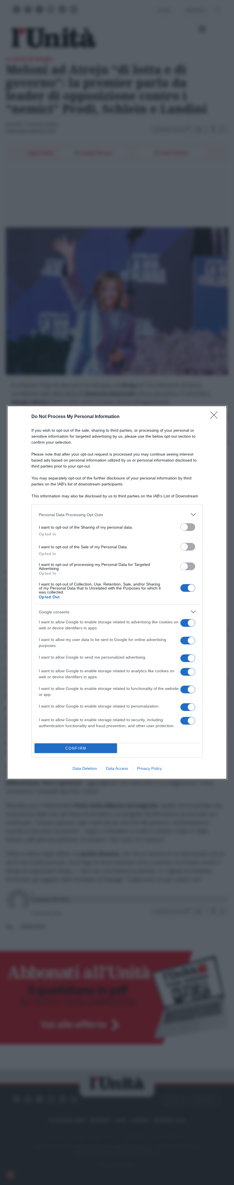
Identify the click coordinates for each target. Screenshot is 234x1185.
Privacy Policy (149, 768)
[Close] (215, 416)
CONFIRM (75, 748)
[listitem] (117, 515)
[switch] (187, 527)
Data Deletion (84, 768)
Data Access (117, 768)
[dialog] (117, 592)
